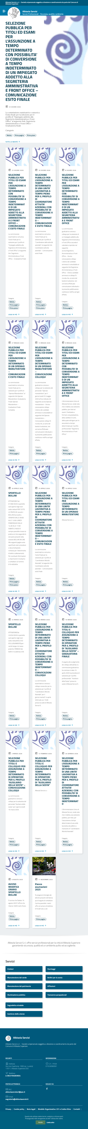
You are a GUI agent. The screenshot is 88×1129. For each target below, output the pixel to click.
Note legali (31, 1109)
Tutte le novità (12, 142)
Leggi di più (13, 314)
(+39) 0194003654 (13, 1076)
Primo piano (31, 135)
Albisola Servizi (42, 13)
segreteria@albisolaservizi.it (17, 1099)
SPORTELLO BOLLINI (14, 494)
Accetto (40, 1122)
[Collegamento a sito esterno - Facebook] (47, 1088)
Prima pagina (19, 135)
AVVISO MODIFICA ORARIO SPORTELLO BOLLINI (14, 889)
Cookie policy (50, 1122)
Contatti (76, 1109)
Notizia (9, 135)
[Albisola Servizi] (14, 13)
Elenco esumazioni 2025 (41, 886)
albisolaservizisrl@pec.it (15, 1092)
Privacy (8, 1109)
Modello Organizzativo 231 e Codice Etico (54, 1109)
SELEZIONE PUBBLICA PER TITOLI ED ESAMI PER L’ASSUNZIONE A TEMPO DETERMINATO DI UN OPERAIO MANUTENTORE (70, 503)
